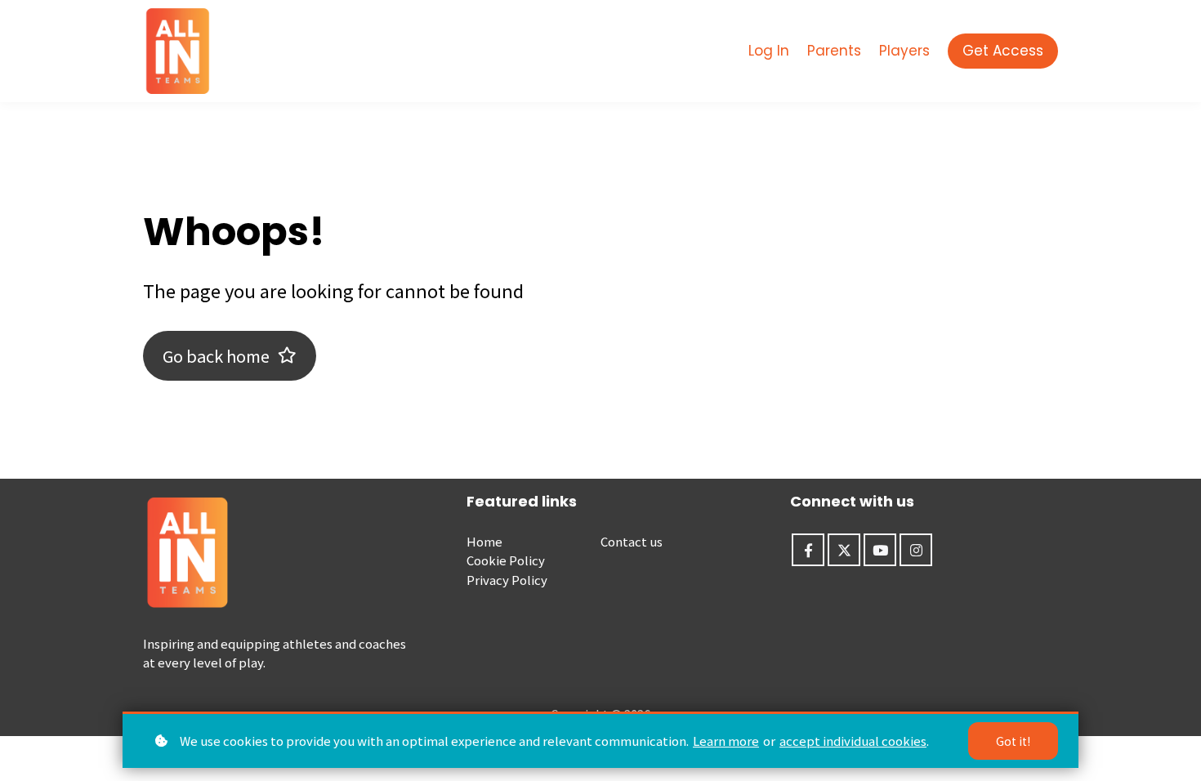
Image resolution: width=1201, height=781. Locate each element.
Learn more (726, 740)
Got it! (1013, 741)
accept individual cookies (852, 740)
